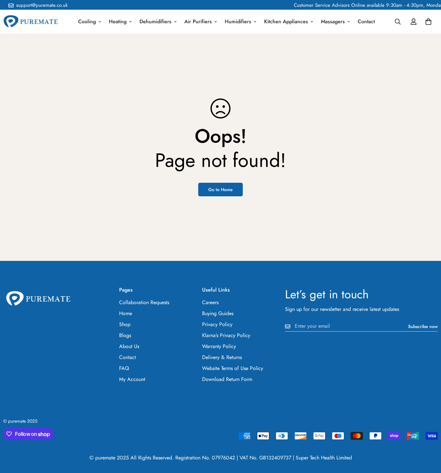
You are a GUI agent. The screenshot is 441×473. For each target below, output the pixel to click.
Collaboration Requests (144, 302)
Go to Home (220, 189)
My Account (132, 379)
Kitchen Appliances (286, 21)
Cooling (87, 21)
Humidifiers (238, 21)
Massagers (333, 21)
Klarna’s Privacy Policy (226, 335)
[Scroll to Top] (428, 437)
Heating (118, 21)
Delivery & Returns (222, 357)
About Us (129, 346)
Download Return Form (227, 379)
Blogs (125, 335)
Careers (210, 302)
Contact (366, 21)
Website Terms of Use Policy (232, 368)
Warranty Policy (219, 346)
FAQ (124, 368)
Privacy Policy (217, 324)
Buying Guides (217, 313)
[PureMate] (30, 22)
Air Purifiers (198, 21)
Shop (124, 324)
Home (125, 313)
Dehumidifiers (155, 21)
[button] (428, 21)
